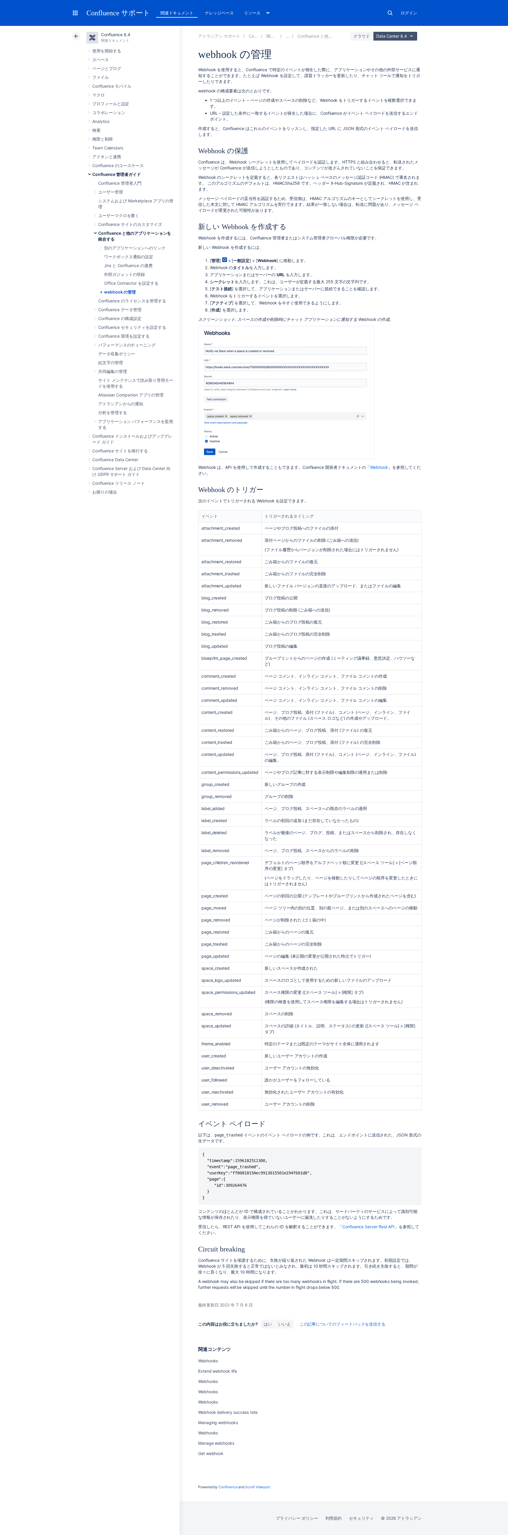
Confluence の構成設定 (119, 318)
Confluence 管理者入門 (119, 183)
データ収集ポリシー (116, 353)
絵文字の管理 (110, 362)
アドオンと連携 (106, 156)
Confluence (227, 1487)
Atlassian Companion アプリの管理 (130, 394)
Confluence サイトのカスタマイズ (130, 224)
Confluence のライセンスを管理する (132, 300)
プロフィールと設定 (110, 103)
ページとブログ (106, 68)
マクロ (98, 94)
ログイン (409, 12)
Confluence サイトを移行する (120, 450)
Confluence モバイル (111, 86)
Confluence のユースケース (118, 165)
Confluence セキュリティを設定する (132, 327)
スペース (100, 59)
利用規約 (333, 1518)
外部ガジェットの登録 (124, 274)
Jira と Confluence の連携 (128, 265)
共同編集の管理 (112, 371)
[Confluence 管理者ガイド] (287, 36)
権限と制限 (102, 138)
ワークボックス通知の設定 (128, 256)
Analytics (100, 121)
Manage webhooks (216, 1443)
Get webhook (210, 1453)
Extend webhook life (217, 1371)
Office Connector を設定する (131, 283)
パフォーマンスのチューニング (127, 344)
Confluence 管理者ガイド (116, 174)
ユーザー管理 (110, 191)
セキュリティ (361, 1518)
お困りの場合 (104, 491)
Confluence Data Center (115, 459)
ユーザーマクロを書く (118, 215)
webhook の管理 (120, 291)
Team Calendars (107, 147)
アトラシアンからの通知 (120, 403)
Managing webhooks (218, 1422)
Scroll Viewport (257, 1487)
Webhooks (208, 1360)
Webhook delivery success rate (228, 1412)
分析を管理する (112, 412)
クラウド (361, 36)
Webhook (379, 467)
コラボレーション (108, 112)
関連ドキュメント (177, 12)
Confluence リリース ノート (118, 483)
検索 (390, 13)
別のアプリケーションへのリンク (135, 247)
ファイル (100, 77)
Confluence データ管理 (119, 309)
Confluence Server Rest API (368, 1226)
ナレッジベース (219, 12)
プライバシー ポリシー (297, 1518)
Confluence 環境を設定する (124, 336)
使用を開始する (106, 50)
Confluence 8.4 (115, 34)
